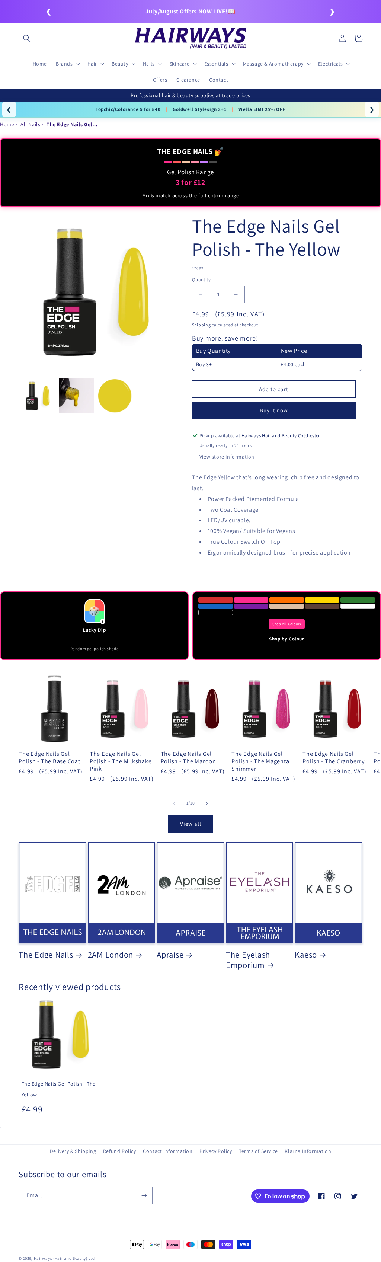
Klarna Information (308, 1151)
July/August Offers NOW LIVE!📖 (190, 11)
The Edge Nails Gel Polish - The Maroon (188, 757)
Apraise (170, 954)
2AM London (111, 954)
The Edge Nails (46, 954)
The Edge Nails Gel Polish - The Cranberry (333, 757)
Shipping (201, 325)
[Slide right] (207, 803)
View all (190, 823)
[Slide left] (174, 803)
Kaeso (306, 954)
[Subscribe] (144, 1195)
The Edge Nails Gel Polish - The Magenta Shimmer (260, 761)
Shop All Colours (286, 624)
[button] (27, 38)
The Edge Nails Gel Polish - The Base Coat (49, 757)
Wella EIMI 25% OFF (261, 109)
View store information (226, 456)
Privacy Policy (215, 1151)
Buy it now (274, 410)
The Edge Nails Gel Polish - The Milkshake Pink (121, 761)
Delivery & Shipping (73, 1151)
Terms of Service (258, 1151)
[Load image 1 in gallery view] (37, 395)
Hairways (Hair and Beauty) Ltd (64, 1258)
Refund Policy (119, 1151)
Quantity (201, 280)
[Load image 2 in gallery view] (76, 395)
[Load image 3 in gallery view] (114, 395)
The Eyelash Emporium (248, 959)
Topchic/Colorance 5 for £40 (128, 109)
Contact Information (167, 1151)
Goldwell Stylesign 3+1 (199, 109)
